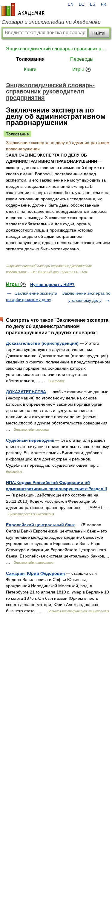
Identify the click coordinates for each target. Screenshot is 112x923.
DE (81, 4)
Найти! (98, 33)
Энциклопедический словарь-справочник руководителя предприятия (56, 48)
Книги (30, 69)
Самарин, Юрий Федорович (35, 573)
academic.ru (23, 9)
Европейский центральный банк (40, 524)
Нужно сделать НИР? (52, 284)
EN (70, 4)
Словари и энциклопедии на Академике (51, 22)
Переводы (81, 59)
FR (103, 4)
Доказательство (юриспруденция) (42, 343)
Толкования (30, 59)
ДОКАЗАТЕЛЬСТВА (26, 391)
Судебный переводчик (30, 440)
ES (92, 4)
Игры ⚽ (81, 69)
